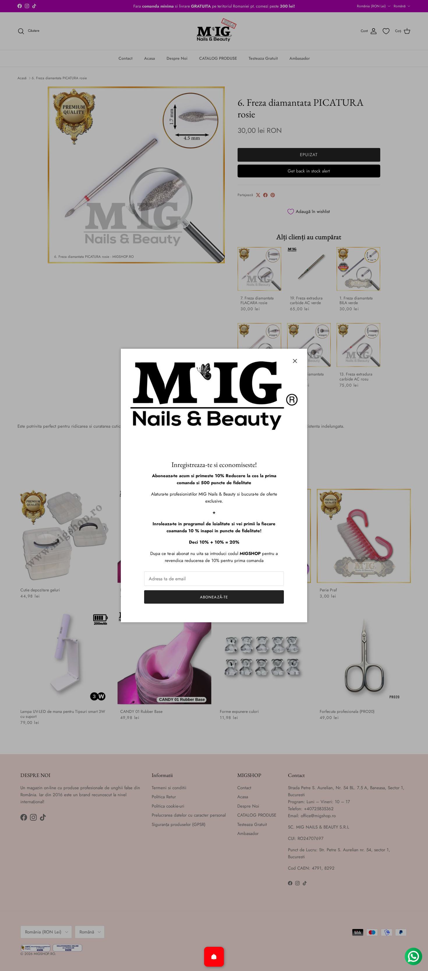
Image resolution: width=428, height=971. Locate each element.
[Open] (214, 957)
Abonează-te (214, 597)
